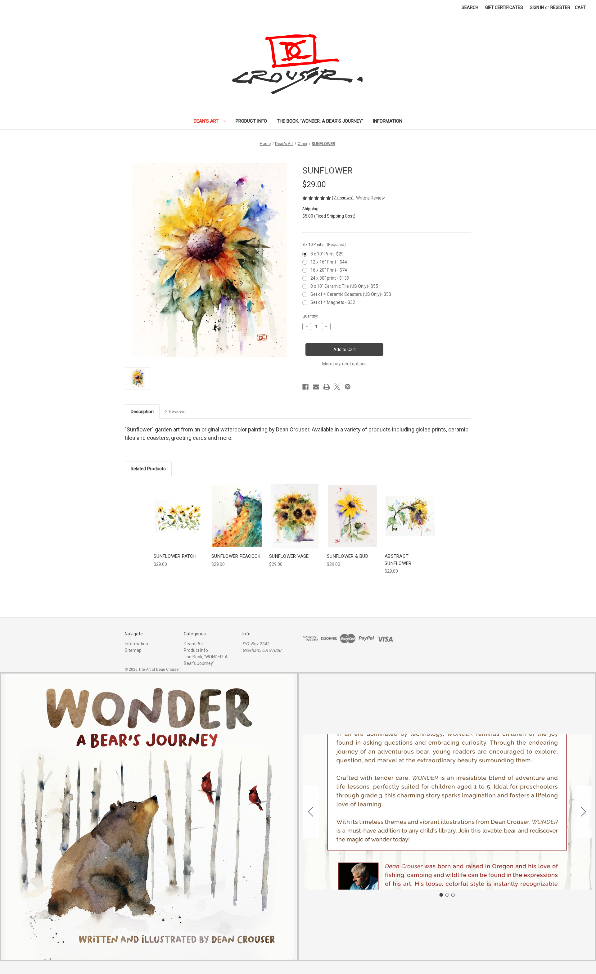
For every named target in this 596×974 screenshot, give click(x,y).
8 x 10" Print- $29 (327, 253)
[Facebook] (305, 386)
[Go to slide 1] (441, 895)
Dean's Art (207, 121)
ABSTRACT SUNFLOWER (398, 559)
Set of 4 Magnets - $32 (332, 302)
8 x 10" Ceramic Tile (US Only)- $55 (344, 286)
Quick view (174, 510)
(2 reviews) (343, 197)
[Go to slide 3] (311, 812)
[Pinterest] (348, 386)
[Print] (326, 386)
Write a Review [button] (370, 198)
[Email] (316, 386)
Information (387, 121)
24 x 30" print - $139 (329, 278)
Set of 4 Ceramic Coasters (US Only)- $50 (350, 294)
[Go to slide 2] (584, 812)
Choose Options (179, 521)
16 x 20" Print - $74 (328, 270)
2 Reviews (175, 411)
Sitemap (133, 650)
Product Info (251, 121)
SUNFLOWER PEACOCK (235, 556)
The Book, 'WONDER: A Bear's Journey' (320, 121)
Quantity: (310, 316)
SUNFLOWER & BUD (347, 556)
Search (470, 7)
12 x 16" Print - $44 (328, 261)
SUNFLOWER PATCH (175, 556)
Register (560, 7)
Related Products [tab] (148, 468)
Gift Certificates (504, 7)
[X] (337, 386)
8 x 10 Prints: (324, 244)
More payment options (344, 363)
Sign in (537, 7)
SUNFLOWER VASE (289, 556)
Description (142, 411)
